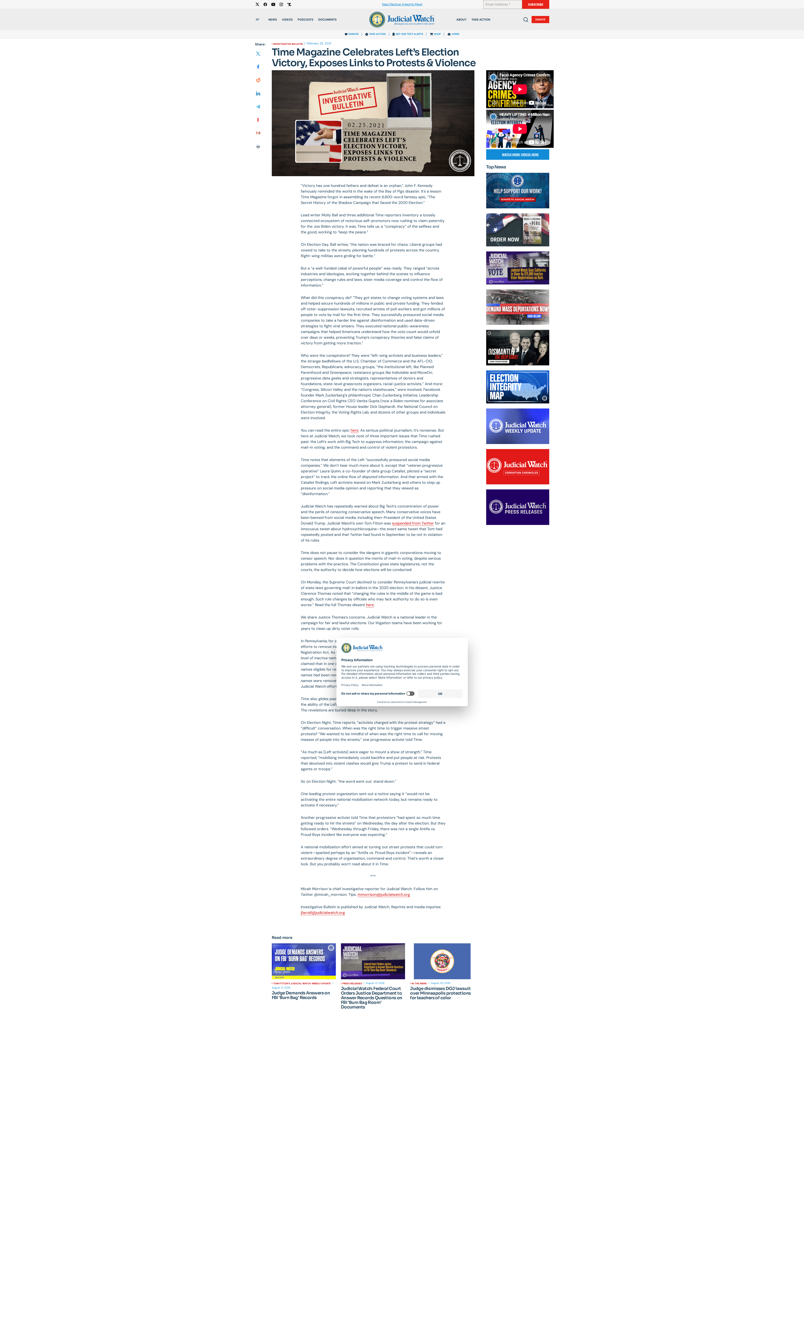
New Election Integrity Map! (402, 4)
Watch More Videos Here (520, 155)
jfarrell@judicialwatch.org (323, 912)
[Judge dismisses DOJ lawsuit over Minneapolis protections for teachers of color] (442, 961)
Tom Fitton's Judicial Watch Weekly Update (302, 983)
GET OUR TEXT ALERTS (409, 34)
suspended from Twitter (413, 523)
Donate (540, 19)
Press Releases (352, 983)
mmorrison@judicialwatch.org (384, 894)
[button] (257, 19)
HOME (455, 34)
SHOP (437, 34)
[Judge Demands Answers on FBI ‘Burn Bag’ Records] (304, 961)
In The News (419, 983)
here (354, 430)
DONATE (354, 34)
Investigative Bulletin (288, 44)
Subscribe (535, 5)
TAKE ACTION (377, 34)
